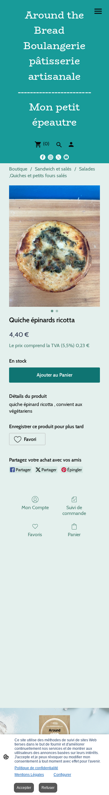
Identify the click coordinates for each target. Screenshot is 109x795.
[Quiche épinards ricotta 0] (54, 246)
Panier (74, 534)
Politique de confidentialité (36, 768)
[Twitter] (58, 157)
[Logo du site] (54, 132)
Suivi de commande (74, 510)
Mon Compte (35, 507)
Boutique (18, 169)
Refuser (47, 788)
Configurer (62, 775)
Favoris (35, 534)
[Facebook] (42, 157)
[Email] (66, 157)
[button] (27, 439)
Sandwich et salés (53, 169)
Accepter (24, 788)
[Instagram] (50, 157)
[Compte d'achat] (71, 144)
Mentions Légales (29, 775)
